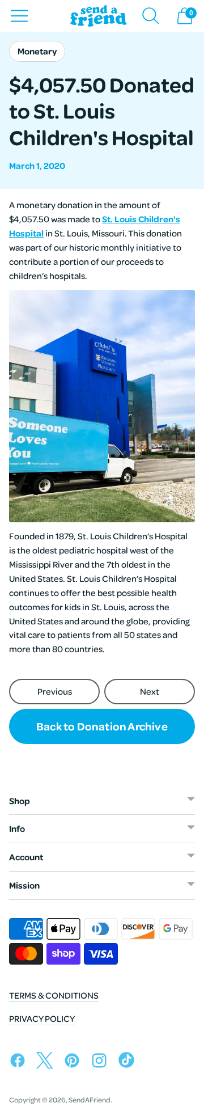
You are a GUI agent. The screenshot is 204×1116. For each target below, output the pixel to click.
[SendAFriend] (98, 16)
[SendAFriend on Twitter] (47, 1062)
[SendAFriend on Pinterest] (74, 1062)
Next (149, 691)
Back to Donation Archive (102, 725)
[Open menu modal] (19, 16)
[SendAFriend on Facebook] (20, 1062)
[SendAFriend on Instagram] (102, 1062)
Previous (54, 691)
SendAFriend (89, 1099)
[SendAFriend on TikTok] (129, 1062)
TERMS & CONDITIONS (54, 995)
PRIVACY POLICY (42, 1018)
